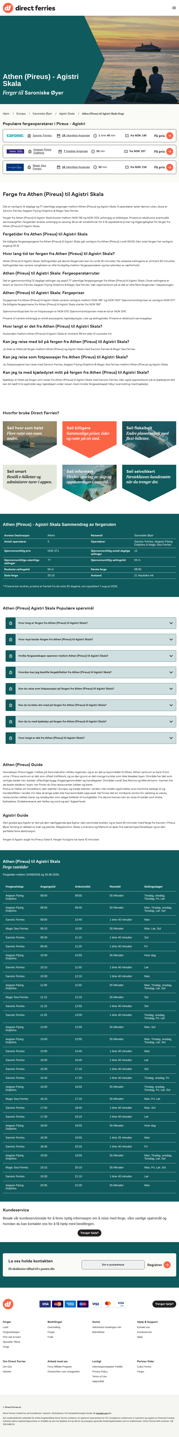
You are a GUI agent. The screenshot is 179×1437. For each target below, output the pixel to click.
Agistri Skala (67, 113)
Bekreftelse (98, 1332)
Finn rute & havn (12, 1337)
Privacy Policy (100, 1371)
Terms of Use (99, 1376)
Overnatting (54, 1327)
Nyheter (7, 1371)
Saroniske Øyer (42, 113)
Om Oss (7, 1366)
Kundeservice (144, 1332)
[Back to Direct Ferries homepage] (29, 8)
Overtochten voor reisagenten (64, 1371)
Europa (21, 113)
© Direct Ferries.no (12, 1407)
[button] (91, 623)
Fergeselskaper (11, 1332)
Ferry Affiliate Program (60, 1366)
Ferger (51, 1332)
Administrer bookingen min (106, 1327)
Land (5, 1327)
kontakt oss (101, 1413)
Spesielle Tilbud (11, 1341)
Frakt (50, 1337)
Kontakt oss (143, 1327)
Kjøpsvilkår (98, 1381)
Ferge (6, 1346)
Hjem (6, 113)
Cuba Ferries (144, 1366)
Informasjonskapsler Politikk (107, 1366)
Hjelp (140, 1337)
